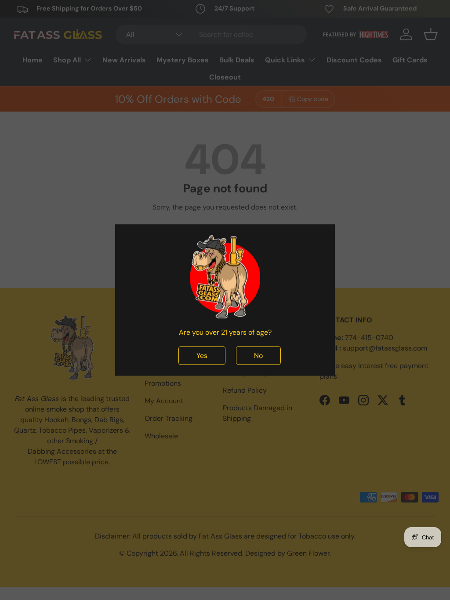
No (258, 355)
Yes (201, 355)
